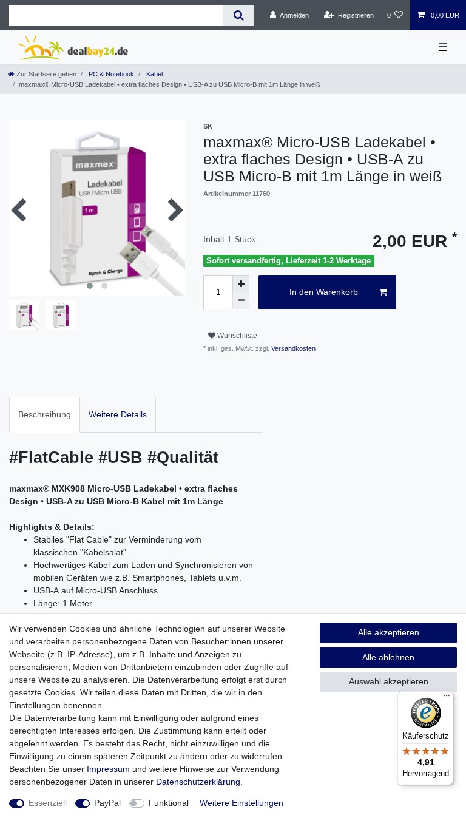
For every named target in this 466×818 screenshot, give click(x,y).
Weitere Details (118, 414)
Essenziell (48, 803)
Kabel (153, 74)
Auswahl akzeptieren (388, 681)
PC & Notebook (110, 74)
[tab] (44, 415)
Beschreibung (44, 414)
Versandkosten (292, 348)
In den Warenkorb (323, 292)
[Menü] (446, 698)
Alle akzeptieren (388, 632)
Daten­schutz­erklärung (198, 781)
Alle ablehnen (388, 657)
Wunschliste (236, 335)
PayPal (107, 803)
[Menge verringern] (240, 300)
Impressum (108, 769)
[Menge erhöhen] (240, 283)
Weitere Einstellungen (241, 803)
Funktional (169, 803)
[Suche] (238, 15)
